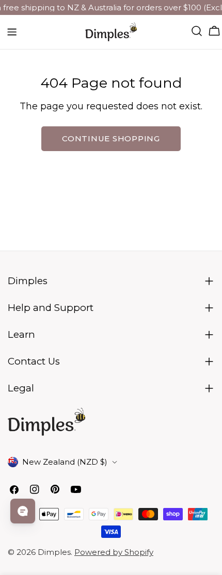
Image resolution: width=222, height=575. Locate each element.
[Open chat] (22, 511)
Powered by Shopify (113, 552)
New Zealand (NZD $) (64, 462)
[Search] (197, 31)
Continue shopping (111, 138)
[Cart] (214, 31)
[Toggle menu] (12, 32)
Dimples (54, 552)
